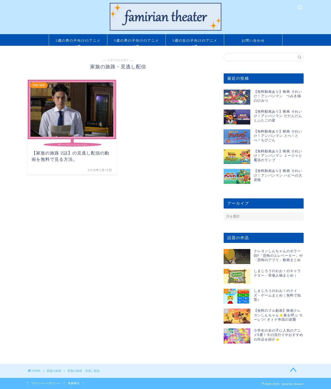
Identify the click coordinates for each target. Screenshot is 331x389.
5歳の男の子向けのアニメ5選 (136, 42)
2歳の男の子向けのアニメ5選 (78, 42)
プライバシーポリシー (45, 383)
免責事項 (73, 383)
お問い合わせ (253, 40)
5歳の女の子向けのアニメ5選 (194, 42)
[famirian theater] (165, 30)
